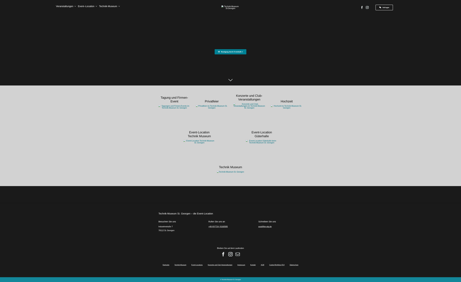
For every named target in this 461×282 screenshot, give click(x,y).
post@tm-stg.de (265, 227)
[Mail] (238, 254)
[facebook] (362, 7)
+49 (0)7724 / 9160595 (218, 227)
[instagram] (367, 7)
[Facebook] (223, 254)
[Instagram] (230, 254)
